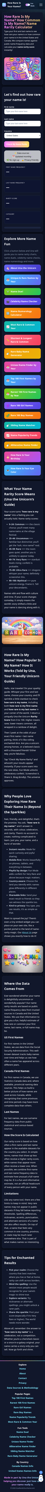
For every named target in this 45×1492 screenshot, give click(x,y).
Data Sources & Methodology (22, 1387)
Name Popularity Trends (22, 1417)
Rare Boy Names (22, 1412)
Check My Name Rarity (16, 144)
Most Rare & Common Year (22, 1421)
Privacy (22, 1382)
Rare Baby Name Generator (22, 1456)
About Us (27, 932)
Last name (9, 119)
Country (8, 131)
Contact (22, 1378)
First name (9, 107)
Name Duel (22, 1432)
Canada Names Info (22, 1466)
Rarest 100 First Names (22, 1402)
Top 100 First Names (22, 1398)
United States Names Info (23, 1470)
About (22, 1373)
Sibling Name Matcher (23, 1451)
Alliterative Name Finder (22, 1446)
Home (22, 1368)
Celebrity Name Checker (22, 1436)
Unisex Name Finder (22, 1441)
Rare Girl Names (22, 1407)
